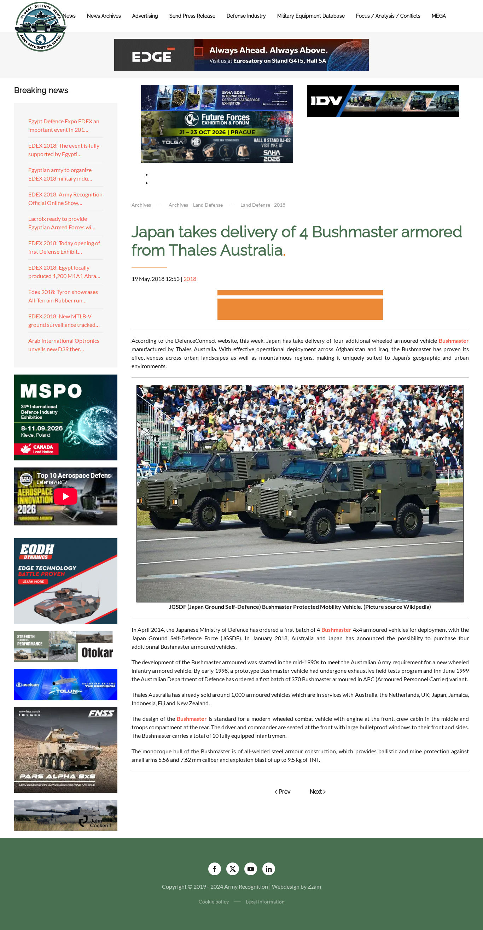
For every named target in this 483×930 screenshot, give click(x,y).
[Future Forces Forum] (217, 122)
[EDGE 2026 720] (241, 54)
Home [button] (44, 16)
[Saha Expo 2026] (217, 97)
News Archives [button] (104, 16)
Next (316, 791)
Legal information (265, 902)
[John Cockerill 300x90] (65, 814)
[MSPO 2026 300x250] (65, 416)
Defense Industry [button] (246, 16)
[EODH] (65, 580)
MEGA (439, 16)
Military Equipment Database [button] (311, 16)
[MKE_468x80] (217, 149)
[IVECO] (383, 100)
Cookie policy (214, 902)
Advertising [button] (145, 16)
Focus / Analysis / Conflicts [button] (388, 16)
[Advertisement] (300, 293)
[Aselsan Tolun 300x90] (65, 683)
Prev (285, 791)
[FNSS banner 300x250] (65, 749)
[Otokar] (65, 645)
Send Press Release (192, 16)
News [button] (69, 16)
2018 (190, 278)
